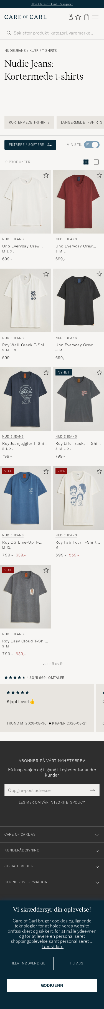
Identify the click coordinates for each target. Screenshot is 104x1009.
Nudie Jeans (15, 51)
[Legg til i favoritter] (45, 176)
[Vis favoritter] (78, 17)
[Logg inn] (71, 17)
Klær (34, 51)
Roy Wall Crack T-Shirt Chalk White (24, 345)
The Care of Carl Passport (52, 4)
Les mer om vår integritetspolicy (52, 802)
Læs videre (53, 946)
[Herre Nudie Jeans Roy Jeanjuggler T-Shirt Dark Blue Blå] (25, 399)
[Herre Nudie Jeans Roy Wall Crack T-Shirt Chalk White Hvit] (25, 300)
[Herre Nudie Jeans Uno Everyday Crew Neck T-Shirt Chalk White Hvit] (25, 202)
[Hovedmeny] (95, 17)
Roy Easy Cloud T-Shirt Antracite (25, 641)
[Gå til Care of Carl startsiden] (25, 17)
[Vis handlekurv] (86, 17)
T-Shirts (49, 51)
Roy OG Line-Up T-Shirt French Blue (20, 542)
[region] (52, 708)
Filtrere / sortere (26, 145)
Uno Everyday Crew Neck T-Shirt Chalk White (21, 246)
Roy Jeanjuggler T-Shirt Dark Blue (24, 443)
